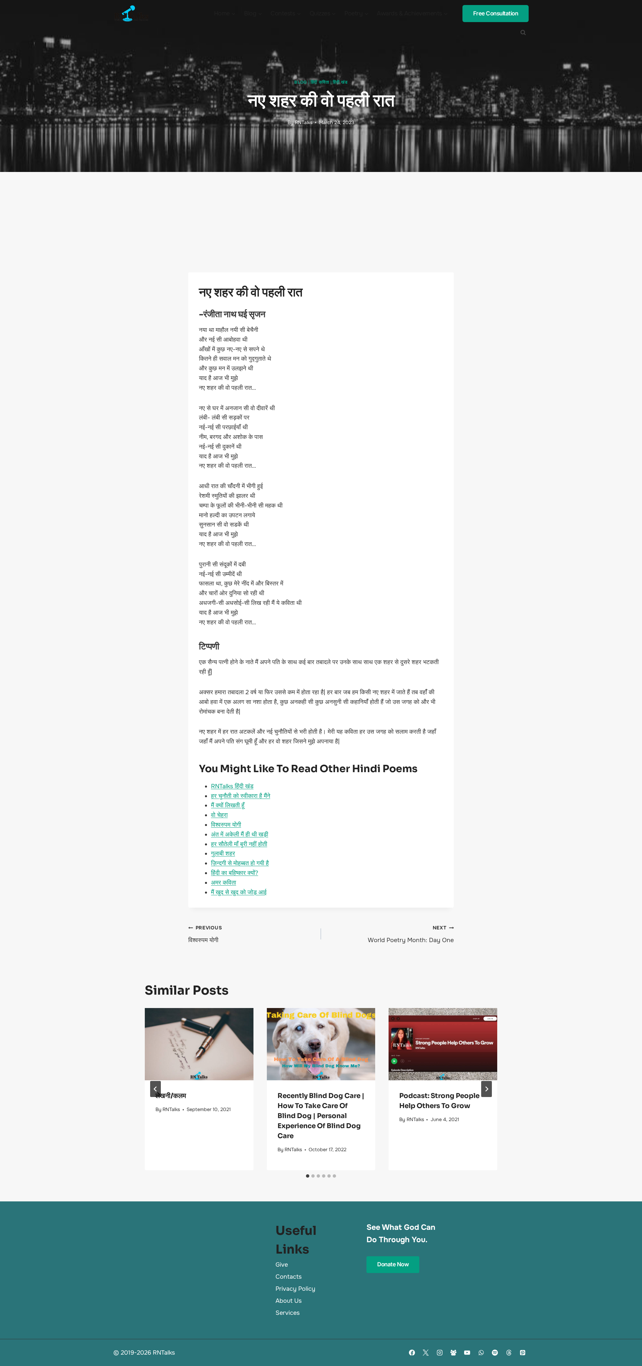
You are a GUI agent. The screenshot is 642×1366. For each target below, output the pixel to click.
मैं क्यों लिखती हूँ (227, 805)
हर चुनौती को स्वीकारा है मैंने (240, 796)
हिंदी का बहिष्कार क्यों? (234, 873)
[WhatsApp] (481, 1353)
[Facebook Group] (453, 1353)
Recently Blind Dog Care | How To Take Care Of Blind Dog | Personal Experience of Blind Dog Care (321, 1116)
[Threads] (509, 1353)
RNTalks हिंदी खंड (232, 786)
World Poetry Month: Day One (411, 934)
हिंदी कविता (320, 82)
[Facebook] (412, 1353)
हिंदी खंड (340, 82)
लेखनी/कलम (170, 1096)
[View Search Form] (523, 32)
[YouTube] (467, 1353)
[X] (426, 1353)
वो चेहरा (219, 815)
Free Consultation (495, 13)
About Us (289, 1300)
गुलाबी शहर (223, 853)
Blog (300, 82)
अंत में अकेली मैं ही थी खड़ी (239, 834)
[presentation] (199, 1044)
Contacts (289, 1276)
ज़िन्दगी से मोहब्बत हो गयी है (240, 863)
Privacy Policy (295, 1288)
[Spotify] (495, 1353)
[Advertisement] (321, 222)
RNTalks (303, 122)
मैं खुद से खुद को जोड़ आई (238, 892)
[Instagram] (440, 1353)
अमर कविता (223, 882)
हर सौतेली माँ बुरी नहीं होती (239, 844)
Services (288, 1312)
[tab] (307, 1176)
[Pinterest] (523, 1353)
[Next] (486, 1089)
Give (282, 1264)
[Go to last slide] (155, 1089)
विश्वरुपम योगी (226, 824)
